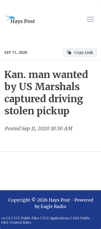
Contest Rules (20, 222)
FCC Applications (56, 218)
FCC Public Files (26, 218)
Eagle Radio (53, 206)
